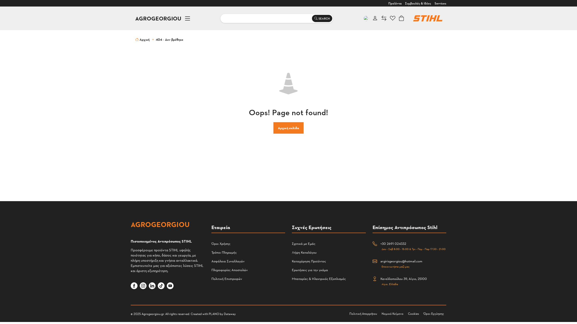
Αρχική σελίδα (288, 128)
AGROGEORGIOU (158, 18)
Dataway (230, 314)
